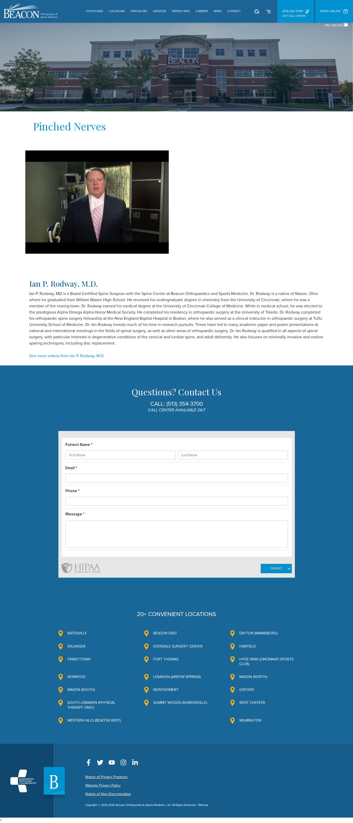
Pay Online (334, 25)
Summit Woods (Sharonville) (180, 702)
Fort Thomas (165, 659)
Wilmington (250, 720)
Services (159, 11)
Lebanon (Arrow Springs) (177, 677)
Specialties (139, 11)
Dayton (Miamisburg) (258, 633)
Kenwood (76, 677)
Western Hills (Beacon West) (94, 720)
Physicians (94, 11)
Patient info (181, 11)
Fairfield (247, 646)
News (218, 11)
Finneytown (78, 659)
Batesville (77, 633)
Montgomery (166, 690)
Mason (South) (81, 690)
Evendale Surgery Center (178, 646)
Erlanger (76, 646)
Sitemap (203, 805)
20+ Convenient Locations (176, 614)
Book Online (330, 11)
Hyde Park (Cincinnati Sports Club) (266, 661)
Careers (202, 11)
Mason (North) (253, 677)
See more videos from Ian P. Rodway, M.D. (67, 355)
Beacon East (165, 633)
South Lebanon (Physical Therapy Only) (91, 704)
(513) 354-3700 (292, 11)
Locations (117, 11)
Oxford (246, 690)
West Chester (252, 702)
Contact (234, 11)
